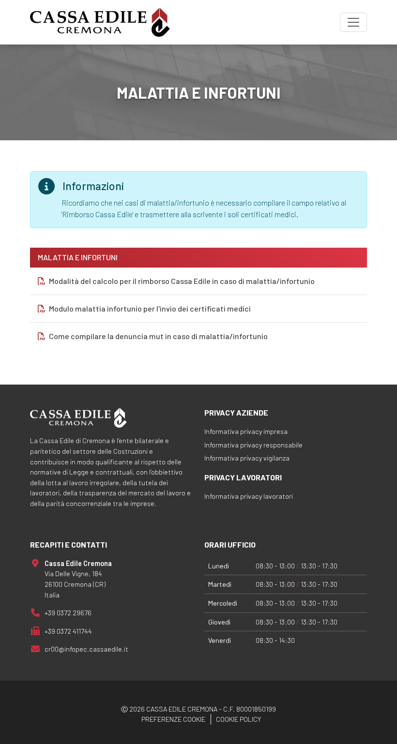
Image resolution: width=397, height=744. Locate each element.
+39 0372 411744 (68, 631)
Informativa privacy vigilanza (247, 458)
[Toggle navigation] (353, 22)
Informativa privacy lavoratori (248, 496)
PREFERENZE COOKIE (173, 719)
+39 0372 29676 (68, 613)
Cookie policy (238, 719)
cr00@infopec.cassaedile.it (86, 649)
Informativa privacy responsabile (253, 445)
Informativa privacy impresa (246, 431)
